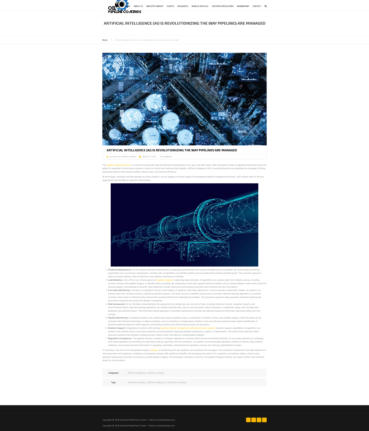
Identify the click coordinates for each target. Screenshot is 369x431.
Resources (183, 6)
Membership (243, 6)
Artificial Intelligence (137, 373)
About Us (138, 6)
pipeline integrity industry (119, 165)
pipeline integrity (165, 280)
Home (127, 6)
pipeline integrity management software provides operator (188, 328)
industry (154, 350)
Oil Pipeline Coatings (176, 382)
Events (170, 6)
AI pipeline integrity (137, 382)
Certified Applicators (223, 6)
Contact (257, 6)
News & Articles (200, 6)
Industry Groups (154, 6)
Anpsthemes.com (167, 420)
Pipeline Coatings (156, 373)
